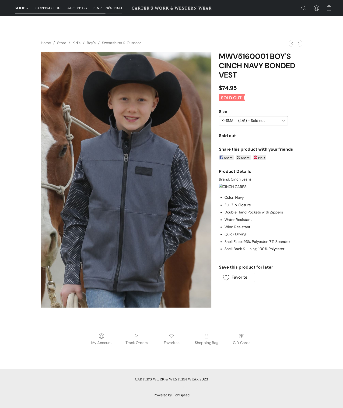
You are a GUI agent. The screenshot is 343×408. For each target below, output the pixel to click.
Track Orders (137, 342)
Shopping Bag (206, 342)
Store (61, 42)
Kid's (76, 42)
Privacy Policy (133, 387)
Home (46, 42)
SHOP (20, 8)
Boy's (91, 42)
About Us (222, 387)
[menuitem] (292, 43)
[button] (172, 8)
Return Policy (200, 387)
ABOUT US (77, 8)
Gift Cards (241, 342)
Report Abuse (244, 387)
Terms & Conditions (103, 387)
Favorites (171, 342)
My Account (101, 342)
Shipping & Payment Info (167, 387)
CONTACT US (47, 8)
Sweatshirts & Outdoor (121, 42)
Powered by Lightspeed (171, 395)
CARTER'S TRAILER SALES (118, 8)
